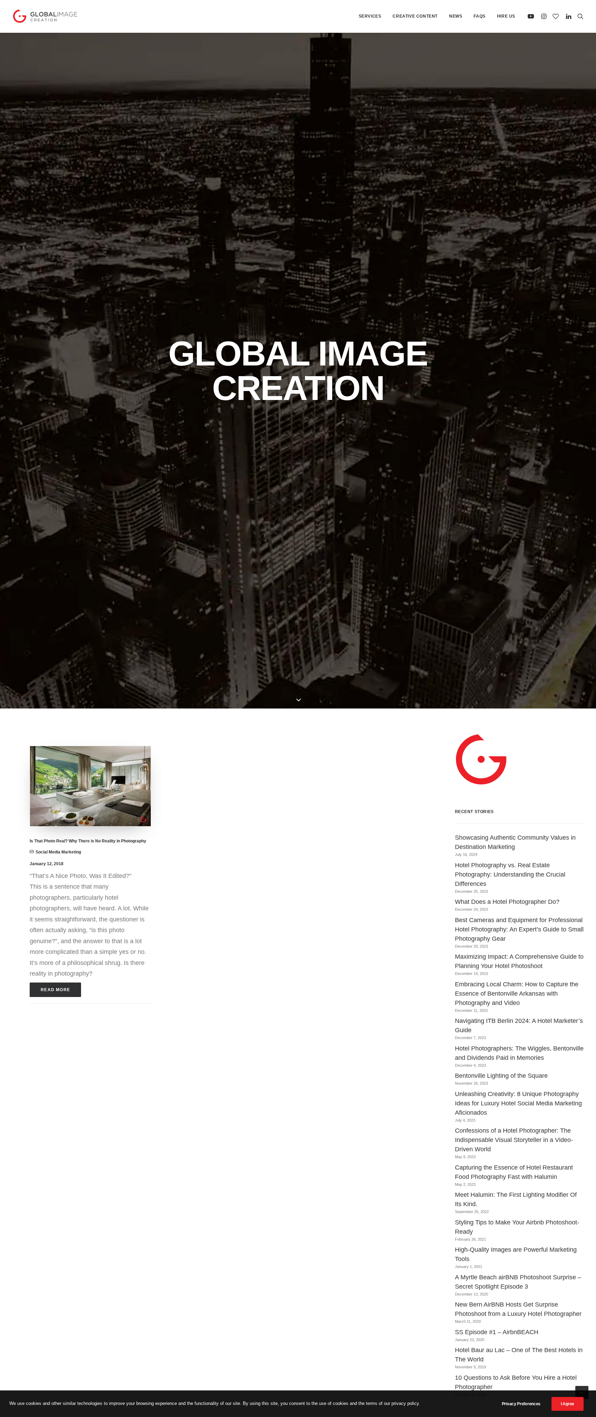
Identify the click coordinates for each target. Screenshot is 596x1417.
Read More (55, 989)
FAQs (479, 16)
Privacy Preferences (521, 1403)
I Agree (567, 1403)
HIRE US (506, 16)
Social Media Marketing (58, 852)
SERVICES (370, 16)
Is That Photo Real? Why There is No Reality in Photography (88, 841)
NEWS (455, 16)
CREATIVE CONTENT (415, 16)
